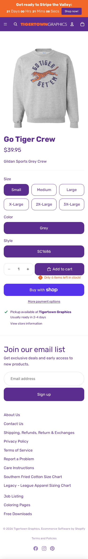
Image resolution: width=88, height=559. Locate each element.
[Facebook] (35, 548)
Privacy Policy (16, 441)
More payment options (44, 301)
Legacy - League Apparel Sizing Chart (37, 485)
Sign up (44, 394)
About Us (12, 415)
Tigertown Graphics (27, 528)
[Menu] (5, 24)
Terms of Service (18, 450)
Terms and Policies (44, 538)
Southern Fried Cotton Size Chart (33, 477)
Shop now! (71, 11)
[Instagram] (44, 548)
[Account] (72, 24)
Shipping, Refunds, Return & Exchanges (39, 432)
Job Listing (13, 496)
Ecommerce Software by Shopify (63, 528)
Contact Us (13, 423)
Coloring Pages (17, 505)
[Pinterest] (52, 548)
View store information (26, 323)
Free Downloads (18, 514)
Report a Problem (19, 459)
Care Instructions (19, 468)
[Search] (15, 24)
